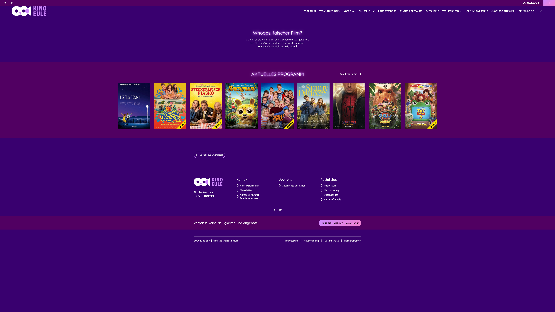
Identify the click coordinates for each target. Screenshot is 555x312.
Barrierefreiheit (352, 240)
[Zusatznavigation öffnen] (549, 3)
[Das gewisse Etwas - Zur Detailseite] (277, 106)
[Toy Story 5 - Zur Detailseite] (421, 106)
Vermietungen (450, 11)
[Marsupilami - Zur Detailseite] (241, 106)
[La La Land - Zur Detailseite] (134, 106)
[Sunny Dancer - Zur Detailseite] (313, 106)
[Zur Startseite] (32, 11)
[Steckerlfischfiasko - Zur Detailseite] (206, 106)
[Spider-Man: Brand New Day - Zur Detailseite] (349, 106)
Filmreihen (365, 11)
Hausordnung (311, 240)
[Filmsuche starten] (540, 11)
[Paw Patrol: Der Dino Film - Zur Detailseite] (385, 106)
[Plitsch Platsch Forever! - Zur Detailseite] (170, 106)
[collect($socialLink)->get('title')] (5, 3)
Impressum (291, 240)
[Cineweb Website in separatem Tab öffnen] (204, 196)
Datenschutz (331, 240)
